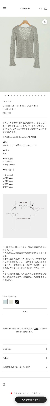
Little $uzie (8, 101)
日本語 (34, 393)
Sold (25, 311)
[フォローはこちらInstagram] (4, 384)
